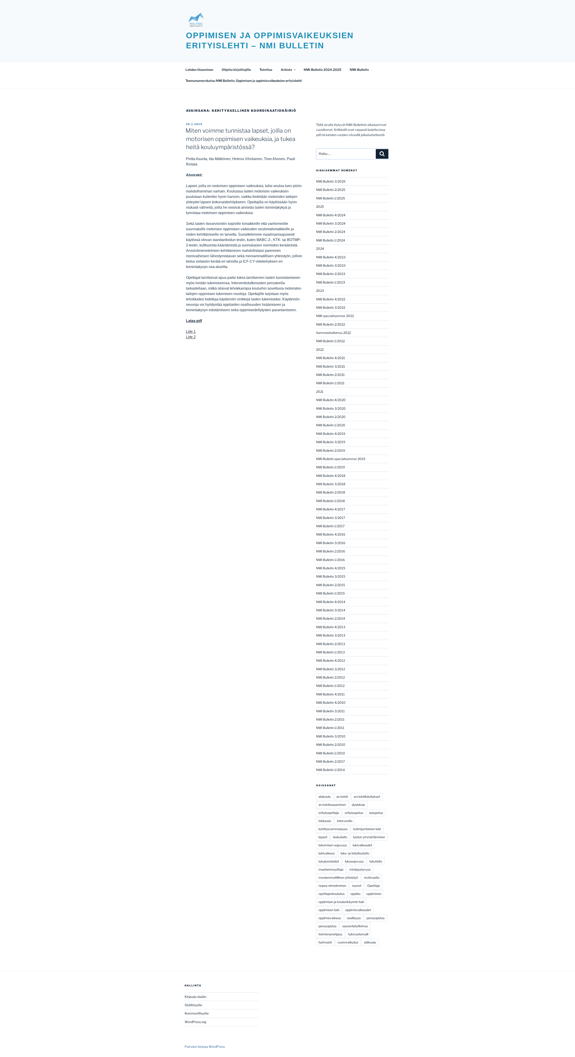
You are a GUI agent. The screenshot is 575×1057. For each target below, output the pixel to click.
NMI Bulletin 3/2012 (330, 669)
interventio (344, 821)
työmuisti (325, 942)
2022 (320, 349)
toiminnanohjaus (330, 934)
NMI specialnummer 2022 (335, 316)
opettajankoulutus (331, 894)
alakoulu (324, 796)
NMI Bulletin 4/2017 (330, 509)
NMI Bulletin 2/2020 (330, 417)
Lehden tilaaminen (199, 70)
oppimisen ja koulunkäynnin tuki (341, 902)
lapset (322, 837)
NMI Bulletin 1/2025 (330, 198)
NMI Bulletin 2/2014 (330, 618)
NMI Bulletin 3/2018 (330, 484)
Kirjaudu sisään (195, 997)
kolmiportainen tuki (367, 829)
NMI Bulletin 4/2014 (330, 602)
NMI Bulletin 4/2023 (330, 257)
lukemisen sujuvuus (332, 845)
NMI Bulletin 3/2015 (330, 576)
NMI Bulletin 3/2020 (331, 408)
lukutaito (375, 861)
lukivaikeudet (362, 845)
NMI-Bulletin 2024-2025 (322, 70)
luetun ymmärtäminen (369, 837)
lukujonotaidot (328, 861)
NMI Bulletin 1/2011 (330, 728)
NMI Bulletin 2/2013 (330, 644)
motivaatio (371, 877)
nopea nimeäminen (332, 885)
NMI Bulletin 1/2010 (330, 753)
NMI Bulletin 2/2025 (330, 190)
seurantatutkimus (355, 926)
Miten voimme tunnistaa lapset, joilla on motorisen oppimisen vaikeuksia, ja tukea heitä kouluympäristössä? (240, 138)
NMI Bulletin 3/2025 (330, 181)
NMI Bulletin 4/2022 (330, 299)
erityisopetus (354, 813)
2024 (320, 248)
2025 (320, 206)
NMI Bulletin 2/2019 (330, 450)
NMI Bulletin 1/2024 (330, 240)
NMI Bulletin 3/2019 (330, 442)
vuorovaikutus (348, 942)
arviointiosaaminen (332, 805)
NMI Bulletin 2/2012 (330, 677)
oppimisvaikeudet (358, 910)
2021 (319, 391)
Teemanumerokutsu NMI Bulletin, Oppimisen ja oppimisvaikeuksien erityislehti (244, 81)
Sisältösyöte (193, 1005)
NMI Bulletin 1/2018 (330, 501)
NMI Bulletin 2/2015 (330, 585)
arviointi (342, 796)
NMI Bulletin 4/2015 (330, 568)
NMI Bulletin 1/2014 (330, 770)
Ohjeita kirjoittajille (236, 70)
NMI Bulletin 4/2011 (330, 694)
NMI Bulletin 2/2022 (330, 324)
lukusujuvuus (354, 861)
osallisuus (354, 918)
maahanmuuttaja (330, 869)
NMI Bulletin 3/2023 (330, 265)
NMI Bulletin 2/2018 (330, 492)
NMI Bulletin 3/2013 (330, 635)
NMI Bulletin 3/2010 (330, 736)
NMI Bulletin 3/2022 (330, 307)
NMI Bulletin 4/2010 (330, 702)
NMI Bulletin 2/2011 (330, 719)
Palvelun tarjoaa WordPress (205, 1046)
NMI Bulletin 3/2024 (330, 223)
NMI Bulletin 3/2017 (330, 518)
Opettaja (373, 885)
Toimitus (265, 70)
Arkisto (286, 70)
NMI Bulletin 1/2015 (330, 593)
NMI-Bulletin (359, 70)
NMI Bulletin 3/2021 (330, 366)
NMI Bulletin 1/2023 (330, 282)
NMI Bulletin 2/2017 (330, 761)
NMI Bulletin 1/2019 (330, 467)
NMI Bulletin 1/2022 (330, 341)
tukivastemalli (358, 934)
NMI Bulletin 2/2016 (330, 551)
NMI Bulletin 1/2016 (330, 560)
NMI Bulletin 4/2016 (330, 534)
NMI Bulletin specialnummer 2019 (340, 459)
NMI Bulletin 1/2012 (330, 686)
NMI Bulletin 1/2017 (330, 526)
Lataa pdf (194, 321)
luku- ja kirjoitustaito (355, 853)
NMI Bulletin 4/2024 (330, 215)
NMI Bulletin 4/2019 (330, 434)
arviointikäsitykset (367, 796)
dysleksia (358, 805)
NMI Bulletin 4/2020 (331, 400)
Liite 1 (191, 331)
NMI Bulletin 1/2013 (330, 652)
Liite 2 (191, 337)
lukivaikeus (326, 853)
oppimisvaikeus (329, 918)
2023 (320, 291)
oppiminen (373, 894)
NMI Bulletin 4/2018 (330, 476)
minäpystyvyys (360, 869)
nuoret (356, 885)
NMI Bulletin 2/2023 (330, 274)
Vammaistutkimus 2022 (333, 333)
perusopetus (376, 918)
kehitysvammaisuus (332, 829)
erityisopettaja (328, 813)
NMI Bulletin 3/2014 (330, 610)
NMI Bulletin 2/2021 (330, 375)
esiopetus (376, 813)
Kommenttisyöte (197, 1013)
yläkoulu (370, 942)
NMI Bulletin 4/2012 (330, 660)
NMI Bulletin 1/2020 (330, 425)
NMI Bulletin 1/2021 (330, 383)
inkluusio (324, 821)
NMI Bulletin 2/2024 (330, 232)
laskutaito (340, 837)
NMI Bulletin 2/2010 (330, 744)
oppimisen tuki (328, 910)
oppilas (355, 894)
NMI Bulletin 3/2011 (330, 711)
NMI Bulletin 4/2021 (330, 358)
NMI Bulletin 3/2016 (330, 543)
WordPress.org (195, 1022)
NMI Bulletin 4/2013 (330, 627)
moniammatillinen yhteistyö (338, 877)
